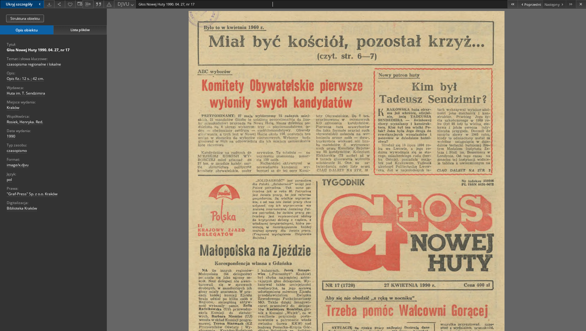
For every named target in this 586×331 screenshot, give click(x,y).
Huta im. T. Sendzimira (26, 93)
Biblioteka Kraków (22, 208)
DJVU (123, 4)
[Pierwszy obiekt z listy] (513, 4)
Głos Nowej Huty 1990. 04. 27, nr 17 (38, 49)
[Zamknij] (581, 4)
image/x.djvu (17, 164)
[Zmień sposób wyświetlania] (79, 4)
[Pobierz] (49, 4)
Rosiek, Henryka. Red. (25, 121)
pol (9, 179)
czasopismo (17, 150)
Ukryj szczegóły (19, 4)
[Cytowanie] (98, 4)
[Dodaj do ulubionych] (70, 4)
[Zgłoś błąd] (109, 4)
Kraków (13, 107)
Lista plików (80, 29)
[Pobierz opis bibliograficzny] (88, 4)
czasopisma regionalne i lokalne (34, 64)
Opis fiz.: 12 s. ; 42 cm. (25, 78)
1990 (11, 136)
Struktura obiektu (25, 18)
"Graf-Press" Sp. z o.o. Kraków (32, 193)
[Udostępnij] (59, 4)
